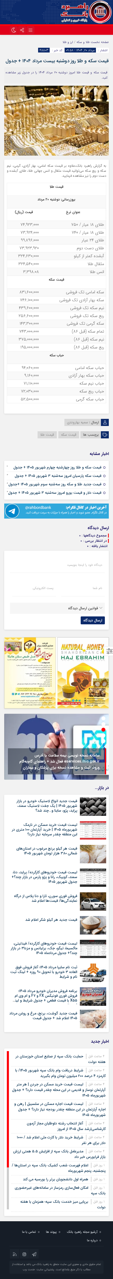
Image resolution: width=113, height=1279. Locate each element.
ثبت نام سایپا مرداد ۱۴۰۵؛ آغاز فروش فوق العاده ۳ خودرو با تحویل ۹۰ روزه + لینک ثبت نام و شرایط (43, 972)
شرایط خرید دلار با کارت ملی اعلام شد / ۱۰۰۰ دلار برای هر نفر (61, 1140)
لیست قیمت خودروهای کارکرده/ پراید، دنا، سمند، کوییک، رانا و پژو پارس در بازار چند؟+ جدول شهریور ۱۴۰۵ (44, 877)
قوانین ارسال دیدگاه (83, 608)
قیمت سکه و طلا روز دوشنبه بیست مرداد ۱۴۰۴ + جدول (57, 61)
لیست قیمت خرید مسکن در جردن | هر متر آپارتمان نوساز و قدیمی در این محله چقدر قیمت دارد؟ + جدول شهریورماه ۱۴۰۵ (59, 1089)
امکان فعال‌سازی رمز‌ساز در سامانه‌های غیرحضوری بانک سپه (60, 1190)
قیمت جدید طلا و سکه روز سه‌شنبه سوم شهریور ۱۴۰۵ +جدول (54, 484)
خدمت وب (29, 1270)
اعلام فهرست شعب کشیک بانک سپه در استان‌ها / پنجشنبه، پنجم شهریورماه (59, 1168)
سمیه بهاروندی (77, 422)
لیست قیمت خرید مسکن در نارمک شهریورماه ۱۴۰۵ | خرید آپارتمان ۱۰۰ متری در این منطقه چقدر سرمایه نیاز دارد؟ (44, 829)
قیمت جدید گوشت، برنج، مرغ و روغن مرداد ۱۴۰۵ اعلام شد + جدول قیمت (43, 1015)
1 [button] (103, 718)
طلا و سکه (83, 42)
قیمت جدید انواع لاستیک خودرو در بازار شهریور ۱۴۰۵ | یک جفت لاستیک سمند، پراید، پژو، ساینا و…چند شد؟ (47, 805)
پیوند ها (51, 1231)
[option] (56, 747)
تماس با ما (29, 1231)
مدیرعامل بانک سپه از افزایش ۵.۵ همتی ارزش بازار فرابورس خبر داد (59, 1154)
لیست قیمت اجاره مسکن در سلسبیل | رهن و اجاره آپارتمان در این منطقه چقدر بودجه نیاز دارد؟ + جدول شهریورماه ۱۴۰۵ (60, 1109)
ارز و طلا (68, 42)
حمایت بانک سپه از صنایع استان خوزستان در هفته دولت (61, 1059)
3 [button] (103, 730)
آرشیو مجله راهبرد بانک (82, 1231)
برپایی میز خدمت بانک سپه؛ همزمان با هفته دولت (63, 1204)
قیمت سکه (68, 435)
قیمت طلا (47, 435)
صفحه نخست (99, 42)
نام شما (97, 588)
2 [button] (103, 724)
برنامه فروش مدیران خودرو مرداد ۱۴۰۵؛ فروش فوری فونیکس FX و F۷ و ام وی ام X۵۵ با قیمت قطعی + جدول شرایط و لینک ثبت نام (44, 998)
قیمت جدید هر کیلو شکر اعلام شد (51, 920)
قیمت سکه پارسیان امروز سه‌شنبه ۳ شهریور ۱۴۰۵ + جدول (58, 476)
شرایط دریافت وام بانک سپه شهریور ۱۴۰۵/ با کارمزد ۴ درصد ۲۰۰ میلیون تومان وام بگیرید (60, 1073)
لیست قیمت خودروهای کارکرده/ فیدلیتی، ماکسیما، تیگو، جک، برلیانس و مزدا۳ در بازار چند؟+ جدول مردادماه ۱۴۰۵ (44, 948)
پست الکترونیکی (43, 588)
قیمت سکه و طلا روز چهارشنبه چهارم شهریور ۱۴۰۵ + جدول (57, 467)
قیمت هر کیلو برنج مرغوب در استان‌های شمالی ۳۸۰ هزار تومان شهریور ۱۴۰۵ (46, 851)
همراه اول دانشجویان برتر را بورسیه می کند (55, 1179)
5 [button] (103, 741)
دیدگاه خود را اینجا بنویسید (84, 565)
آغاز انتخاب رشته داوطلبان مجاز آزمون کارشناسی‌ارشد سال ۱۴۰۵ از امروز (66, 1126)
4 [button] (103, 735)
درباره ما (92, 1240)
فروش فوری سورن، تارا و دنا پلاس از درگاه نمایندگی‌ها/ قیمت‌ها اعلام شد (45, 898)
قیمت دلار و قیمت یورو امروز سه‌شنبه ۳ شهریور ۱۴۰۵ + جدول (54, 493)
